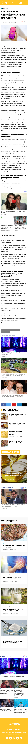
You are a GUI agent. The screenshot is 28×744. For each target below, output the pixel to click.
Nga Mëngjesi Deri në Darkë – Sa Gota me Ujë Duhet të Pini (13, 610)
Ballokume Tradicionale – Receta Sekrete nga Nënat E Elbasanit (17, 433)
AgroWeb (11, 418)
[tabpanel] (14, 469)
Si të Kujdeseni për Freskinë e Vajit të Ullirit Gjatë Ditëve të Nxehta (13, 475)
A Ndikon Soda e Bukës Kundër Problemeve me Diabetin (12, 642)
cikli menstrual (5, 330)
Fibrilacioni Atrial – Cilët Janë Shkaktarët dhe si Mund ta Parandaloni (12, 578)
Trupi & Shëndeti (6, 8)
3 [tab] (24, 457)
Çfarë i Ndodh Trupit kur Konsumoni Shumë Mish (14, 546)
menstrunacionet (15, 330)
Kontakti (17, 729)
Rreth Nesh (10, 729)
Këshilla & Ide (8, 471)
